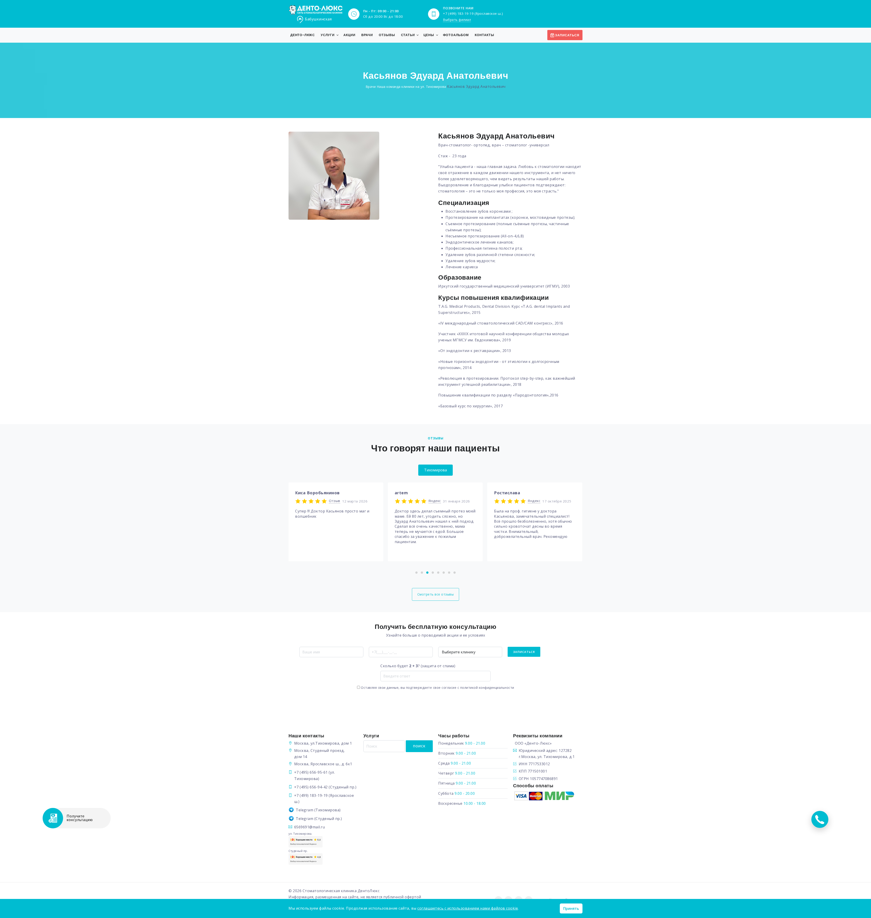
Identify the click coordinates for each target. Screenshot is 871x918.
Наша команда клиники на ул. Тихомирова (411, 86)
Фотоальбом (456, 35)
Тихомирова (435, 470)
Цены (428, 35)
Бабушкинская (318, 19)
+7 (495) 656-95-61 (311, 772)
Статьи (408, 35)
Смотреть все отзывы (435, 594)
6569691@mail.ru (309, 826)
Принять (571, 908)
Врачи (367, 35)
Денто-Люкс (302, 35)
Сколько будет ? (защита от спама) (417, 665)
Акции (349, 35)
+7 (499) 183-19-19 (311, 795)
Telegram (304, 809)
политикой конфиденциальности (487, 687)
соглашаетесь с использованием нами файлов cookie (467, 908)
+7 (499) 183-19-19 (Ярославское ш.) (473, 13)
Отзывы (387, 35)
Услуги (328, 35)
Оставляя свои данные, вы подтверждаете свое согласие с (437, 687)
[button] (416, 572)
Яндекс (335, 501)
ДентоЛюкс (369, 890)
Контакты (484, 35)
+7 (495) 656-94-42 (311, 787)
